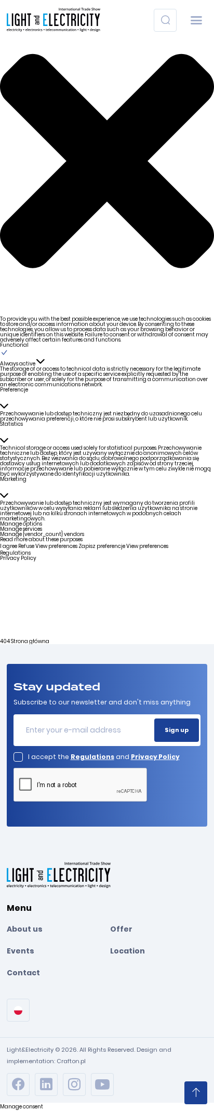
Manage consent (21, 1106)
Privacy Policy (18, 558)
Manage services (21, 529)
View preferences (56, 546)
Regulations (15, 553)
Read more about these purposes (41, 539)
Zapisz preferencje (101, 546)
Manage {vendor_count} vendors (42, 534)
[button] (107, 161)
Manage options (21, 524)
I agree (8, 546)
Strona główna (30, 641)
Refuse (26, 546)
